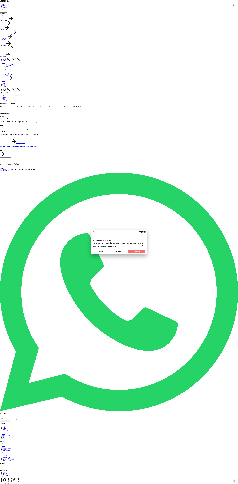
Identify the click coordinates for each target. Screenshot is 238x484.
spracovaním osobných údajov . (12, 419)
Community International (7, 475)
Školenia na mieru (6, 51)
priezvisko (14, 159)
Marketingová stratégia (6, 15)
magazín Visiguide (6, 7)
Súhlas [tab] (100, 236)
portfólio (4, 6)
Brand (1, 149)
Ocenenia (4, 427)
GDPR (3, 438)
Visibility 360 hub (5, 474)
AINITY (4, 10)
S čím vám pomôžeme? (16, 167)
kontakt (3, 9)
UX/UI (3, 446)
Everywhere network (6, 476)
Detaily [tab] (119, 236)
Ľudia (3, 429)
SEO (3, 444)
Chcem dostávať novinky (4, 420)
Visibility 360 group (6, 473)
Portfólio (4, 428)
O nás (3, 426)
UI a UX (6, 66)
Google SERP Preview (6, 460)
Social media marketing (9, 68)
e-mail (13, 160)
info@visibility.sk (10, 169)
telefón (13, 162)
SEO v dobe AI (8, 65)
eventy (3, 5)
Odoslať (1, 168)
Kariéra (3, 436)
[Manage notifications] (235, 481)
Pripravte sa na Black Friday (8, 459)
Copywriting (7, 69)
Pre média (4, 437)
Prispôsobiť (118, 251)
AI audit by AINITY (6, 455)
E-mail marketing (8, 74)
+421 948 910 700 (3, 169)
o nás (3, 8)
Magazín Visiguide (6, 430)
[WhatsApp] (119, 410)
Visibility (4, 472)
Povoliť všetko (137, 251)
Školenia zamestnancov (7, 456)
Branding (7, 73)
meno (13, 158)
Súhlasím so (10, 419)
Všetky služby (3, 56)
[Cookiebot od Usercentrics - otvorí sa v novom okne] (140, 232)
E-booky (4, 431)
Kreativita (4, 149)
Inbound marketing (6, 458)
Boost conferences (6, 435)
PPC (6, 67)
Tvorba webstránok (6, 39)
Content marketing (6, 457)
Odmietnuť (101, 251)
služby (3, 4)
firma (15, 163)
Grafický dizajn (5, 40)
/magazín (3, 137)
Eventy (3, 434)
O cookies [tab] (137, 236)
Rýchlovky (4, 432)
